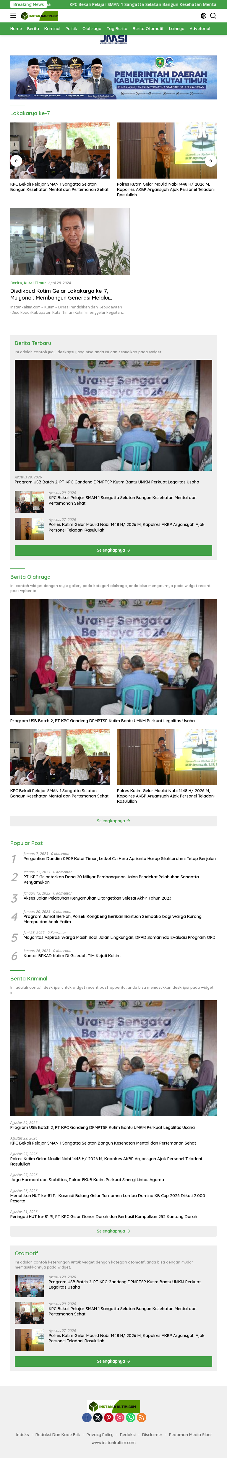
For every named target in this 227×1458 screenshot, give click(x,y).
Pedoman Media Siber (190, 1434)
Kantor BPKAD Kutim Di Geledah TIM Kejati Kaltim (72, 955)
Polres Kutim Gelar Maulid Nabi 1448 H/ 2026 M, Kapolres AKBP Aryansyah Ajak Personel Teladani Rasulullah (166, 189)
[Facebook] (87, 1418)
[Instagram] (119, 1418)
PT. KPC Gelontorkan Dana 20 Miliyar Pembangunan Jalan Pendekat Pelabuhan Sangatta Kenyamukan (111, 879)
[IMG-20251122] (113, 77)
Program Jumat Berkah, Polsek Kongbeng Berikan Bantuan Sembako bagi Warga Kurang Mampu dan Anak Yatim (113, 919)
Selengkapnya (111, 550)
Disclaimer (152, 1434)
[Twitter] (98, 1418)
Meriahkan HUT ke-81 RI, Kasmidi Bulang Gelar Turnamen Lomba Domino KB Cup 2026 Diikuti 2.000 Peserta (107, 1198)
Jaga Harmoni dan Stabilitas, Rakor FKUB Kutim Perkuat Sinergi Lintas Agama (87, 1179)
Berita (16, 282)
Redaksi (128, 1434)
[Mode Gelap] (203, 16)
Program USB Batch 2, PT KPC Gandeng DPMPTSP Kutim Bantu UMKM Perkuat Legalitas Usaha (107, 482)
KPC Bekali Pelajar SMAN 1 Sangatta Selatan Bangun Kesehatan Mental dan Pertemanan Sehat (115, 4)
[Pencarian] (213, 16)
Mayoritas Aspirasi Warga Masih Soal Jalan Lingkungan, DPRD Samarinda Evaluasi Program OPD (119, 937)
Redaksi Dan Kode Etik (57, 1434)
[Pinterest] (109, 1418)
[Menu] (14, 16)
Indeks (22, 1434)
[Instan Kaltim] (39, 16)
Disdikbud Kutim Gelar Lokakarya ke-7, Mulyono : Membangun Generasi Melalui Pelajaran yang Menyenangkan (59, 297)
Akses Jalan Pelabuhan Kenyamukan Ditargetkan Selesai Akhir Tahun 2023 (97, 898)
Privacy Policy (100, 1434)
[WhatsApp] (130, 1418)
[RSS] (141, 1418)
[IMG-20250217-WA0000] (113, 39)
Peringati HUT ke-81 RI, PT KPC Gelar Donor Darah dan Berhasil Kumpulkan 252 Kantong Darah (103, 1216)
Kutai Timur (35, 282)
